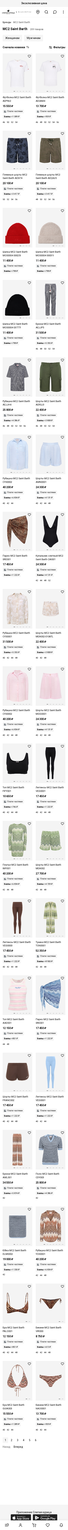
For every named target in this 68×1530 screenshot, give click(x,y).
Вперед (18, 1446)
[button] (55, 12)
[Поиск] (46, 12)
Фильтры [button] (59, 47)
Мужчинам (33, 38)
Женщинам (12, 38)
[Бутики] (38, 12)
